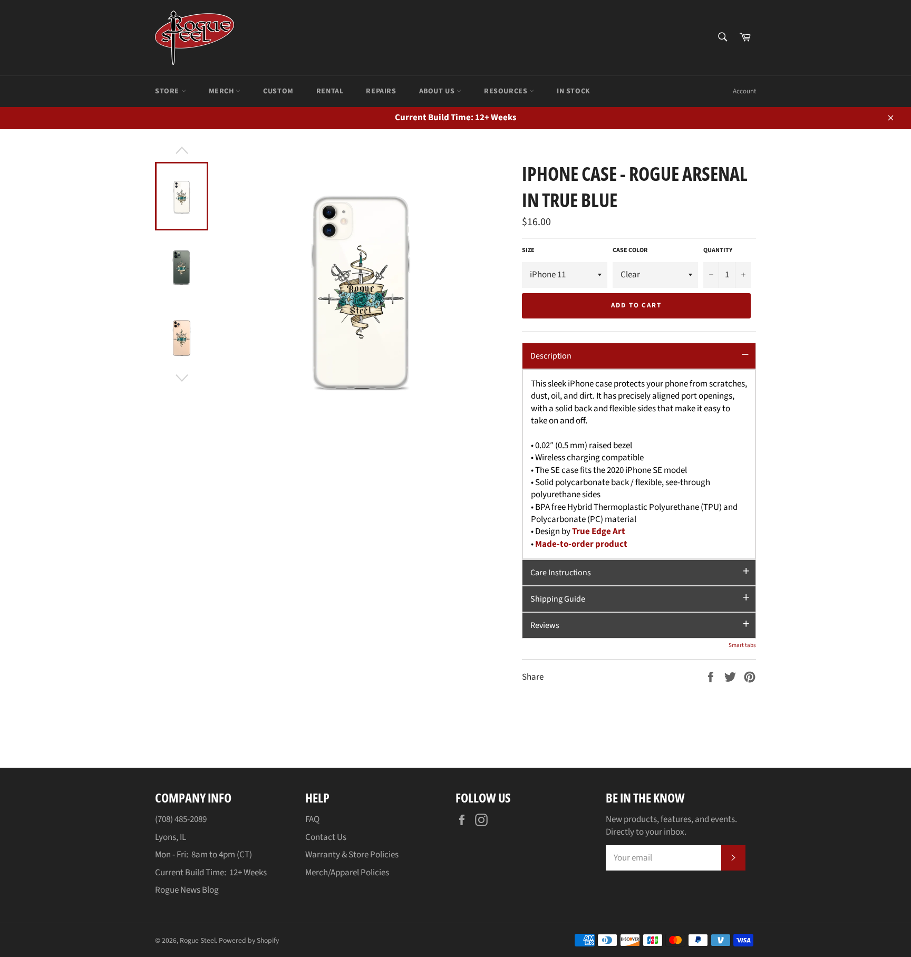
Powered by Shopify (249, 940)
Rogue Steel (198, 940)
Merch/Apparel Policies (347, 872)
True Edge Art (598, 531)
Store (168, 91)
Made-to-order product (581, 544)
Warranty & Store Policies (352, 854)
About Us (438, 91)
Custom (278, 91)
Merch (222, 91)
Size (528, 250)
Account (744, 91)
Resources (506, 91)
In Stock (573, 91)
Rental (330, 91)
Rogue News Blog (187, 890)
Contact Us (325, 837)
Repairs (381, 91)
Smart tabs (742, 645)
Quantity (717, 250)
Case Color (630, 250)
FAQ (312, 819)
